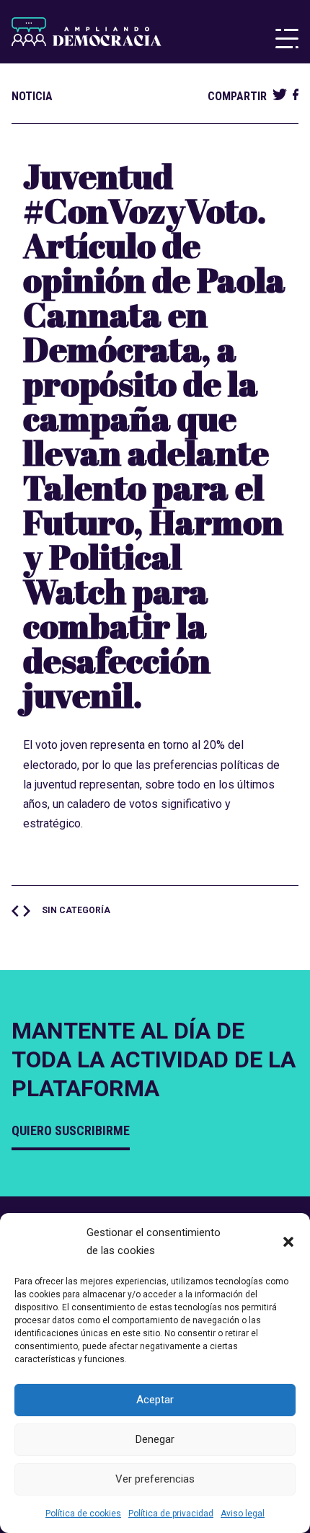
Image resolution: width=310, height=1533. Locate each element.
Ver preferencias (155, 1478)
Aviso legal (243, 1513)
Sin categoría (76, 910)
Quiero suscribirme (71, 1130)
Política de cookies (83, 1513)
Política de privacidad (170, 1513)
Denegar (155, 1439)
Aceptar (155, 1399)
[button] (288, 1242)
